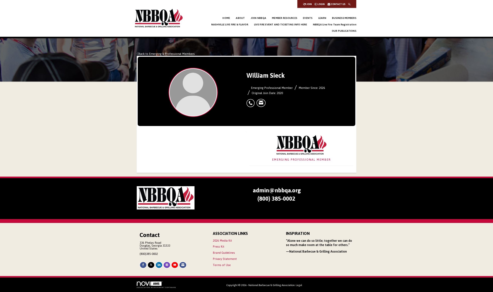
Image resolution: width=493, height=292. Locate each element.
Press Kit (218, 246)
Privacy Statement (225, 258)
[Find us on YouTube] (174, 265)
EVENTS (308, 18)
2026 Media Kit (222, 240)
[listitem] (251, 101)
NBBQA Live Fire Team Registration (334, 24)
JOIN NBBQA (258, 18)
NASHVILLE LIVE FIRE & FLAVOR (229, 24)
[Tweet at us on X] (151, 265)
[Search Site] (349, 4)
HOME (226, 18)
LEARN (322, 18)
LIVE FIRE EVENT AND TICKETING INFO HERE (280, 24)
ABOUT (240, 18)
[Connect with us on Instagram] (166, 265)
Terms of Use (222, 265)
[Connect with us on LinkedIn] (159, 265)
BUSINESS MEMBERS (344, 18)
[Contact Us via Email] (183, 265)
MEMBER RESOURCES (284, 18)
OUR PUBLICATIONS (344, 30)
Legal (299, 285)
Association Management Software (156, 287)
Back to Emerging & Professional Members (166, 53)
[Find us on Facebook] (143, 265)
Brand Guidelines (224, 252)
